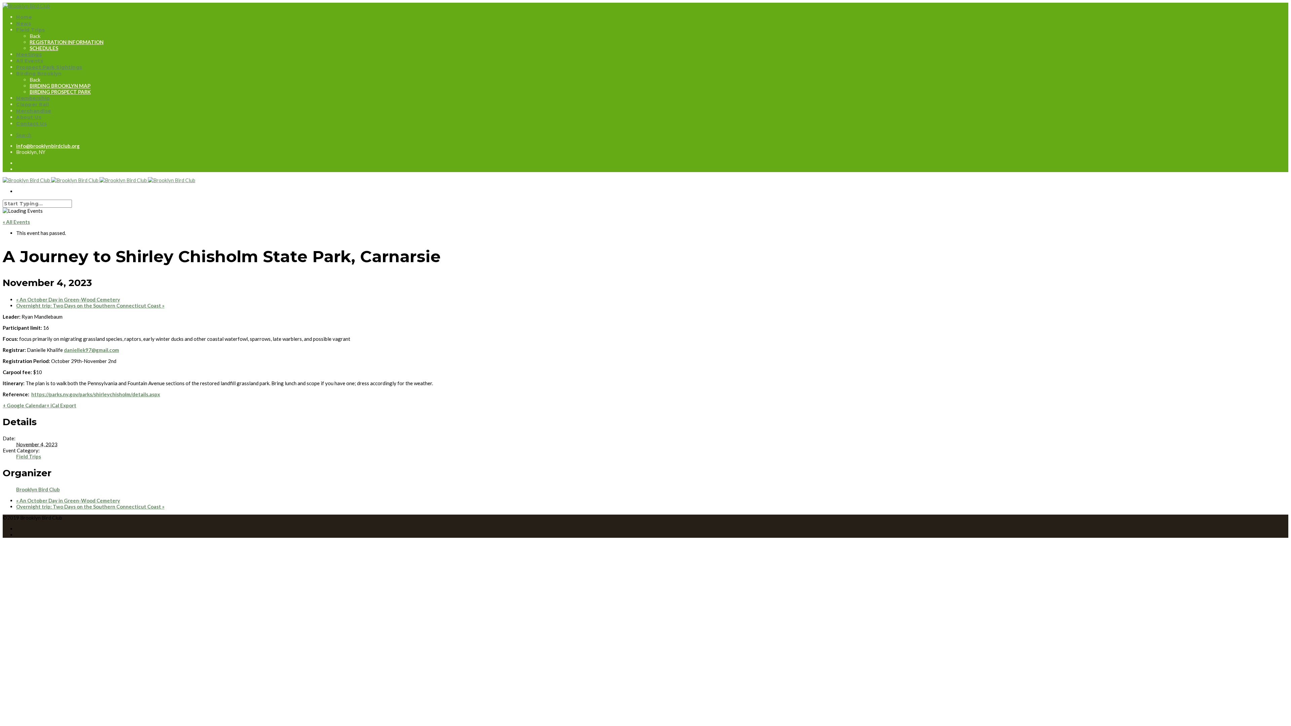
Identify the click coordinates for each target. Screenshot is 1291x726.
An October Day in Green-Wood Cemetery (68, 299)
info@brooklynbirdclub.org (48, 146)
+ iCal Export (61, 405)
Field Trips (30, 30)
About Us (28, 117)
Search (23, 135)
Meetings (29, 54)
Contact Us (31, 124)
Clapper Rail (32, 105)
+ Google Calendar (24, 405)
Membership (33, 98)
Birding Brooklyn (39, 74)
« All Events (16, 222)
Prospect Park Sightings (49, 67)
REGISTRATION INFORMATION (67, 42)
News (23, 24)
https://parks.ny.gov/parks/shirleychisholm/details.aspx (95, 394)
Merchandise (33, 111)
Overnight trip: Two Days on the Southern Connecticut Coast (90, 305)
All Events (29, 61)
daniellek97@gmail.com (91, 350)
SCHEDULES (44, 48)
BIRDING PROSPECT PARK (60, 92)
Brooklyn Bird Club (38, 489)
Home (24, 17)
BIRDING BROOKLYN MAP (60, 86)
